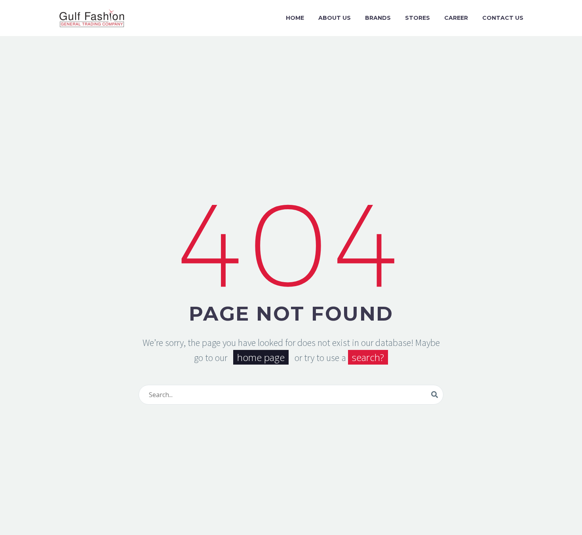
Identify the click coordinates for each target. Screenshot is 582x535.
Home (295, 17)
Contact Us (502, 17)
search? (368, 357)
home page (261, 357)
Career (456, 17)
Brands (378, 17)
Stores (417, 17)
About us (334, 17)
